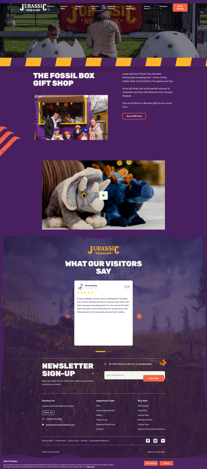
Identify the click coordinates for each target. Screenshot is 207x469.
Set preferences (151, 463)
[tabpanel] (71, 117)
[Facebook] (148, 441)
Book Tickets (180, 7)
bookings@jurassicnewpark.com (60, 424)
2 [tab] (106, 351)
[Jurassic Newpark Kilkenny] (103, 250)
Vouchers (163, 6)
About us (51, 6)
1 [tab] (100, 351)
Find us (48, 413)
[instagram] (155, 441)
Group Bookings (130, 7)
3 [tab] (108, 351)
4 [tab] (110, 351)
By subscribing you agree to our (130, 364)
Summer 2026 (63, 7)
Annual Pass (147, 7)
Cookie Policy (90, 467)
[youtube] (163, 441)
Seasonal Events (111, 7)
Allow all (166, 463)
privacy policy (145, 364)
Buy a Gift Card (134, 116)
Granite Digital (160, 452)
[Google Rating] (127, 287)
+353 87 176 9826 (54, 419)
